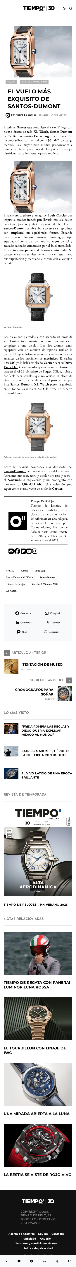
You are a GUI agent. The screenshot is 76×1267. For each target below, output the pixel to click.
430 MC (10, 570)
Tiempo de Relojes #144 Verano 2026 (36, 904)
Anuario (45, 1238)
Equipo (43, 1233)
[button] (6, 8)
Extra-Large (40, 570)
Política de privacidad (38, 1248)
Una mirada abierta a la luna (37, 1114)
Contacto (57, 1233)
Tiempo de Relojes (15, 584)
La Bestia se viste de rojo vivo (38, 1174)
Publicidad (29, 1238)
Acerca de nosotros (21, 1233)
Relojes (11, 82)
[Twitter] (23, 552)
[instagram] (34, 552)
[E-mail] (11, 552)
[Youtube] (29, 552)
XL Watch (11, 590)
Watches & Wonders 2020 (34, 82)
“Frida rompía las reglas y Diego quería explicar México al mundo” (45, 730)
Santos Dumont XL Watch (19, 577)
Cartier (24, 570)
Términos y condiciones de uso (36, 1243)
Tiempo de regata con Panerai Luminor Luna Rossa (37, 984)
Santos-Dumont (47, 577)
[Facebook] (17, 552)
